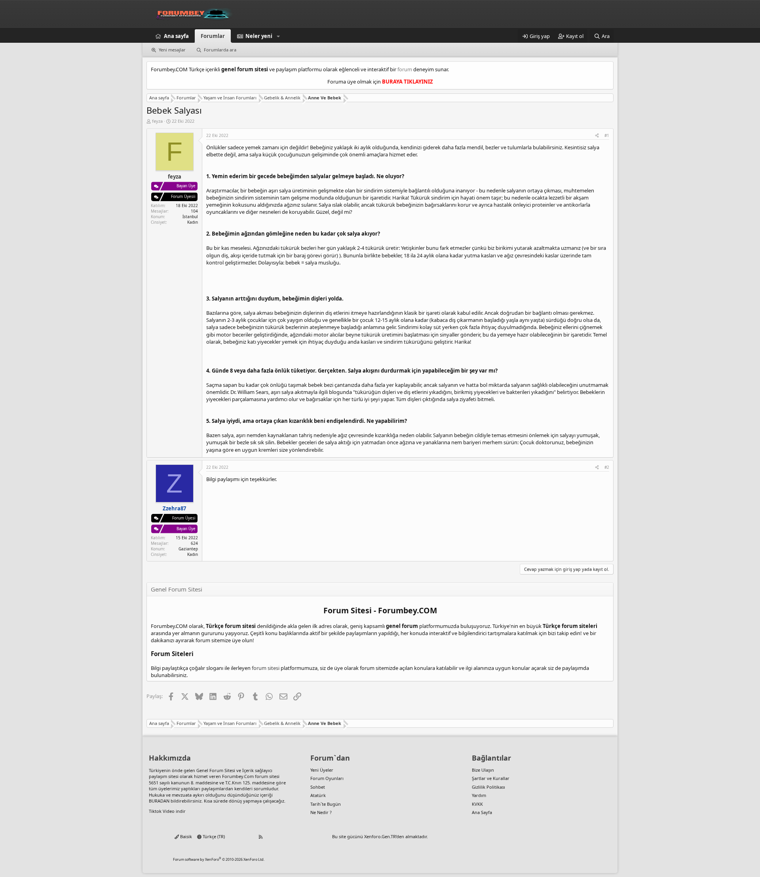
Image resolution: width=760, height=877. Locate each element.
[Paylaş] (597, 135)
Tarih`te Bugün (325, 804)
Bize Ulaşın (483, 770)
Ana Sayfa (482, 812)
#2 (606, 467)
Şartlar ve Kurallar (490, 778)
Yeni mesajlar (172, 50)
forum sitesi (265, 668)
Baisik (185, 836)
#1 (606, 135)
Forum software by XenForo (218, 859)
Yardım (479, 795)
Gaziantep (188, 549)
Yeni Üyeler (321, 770)
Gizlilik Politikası (488, 787)
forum (404, 69)
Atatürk (318, 795)
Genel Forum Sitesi (215, 770)
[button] (278, 36)
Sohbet (317, 787)
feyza (157, 121)
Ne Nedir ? (321, 812)
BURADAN (159, 801)
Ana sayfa (176, 36)
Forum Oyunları (327, 778)
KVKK (477, 804)
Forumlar (213, 36)
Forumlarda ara (220, 50)
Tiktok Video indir (167, 811)
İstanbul (190, 216)
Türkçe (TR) (213, 836)
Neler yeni (258, 36)
